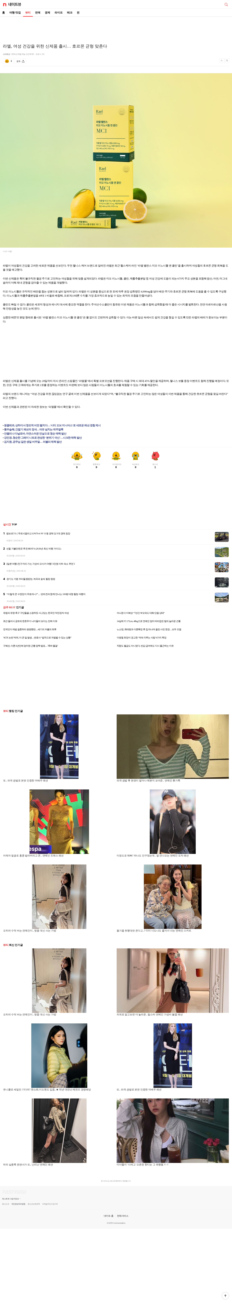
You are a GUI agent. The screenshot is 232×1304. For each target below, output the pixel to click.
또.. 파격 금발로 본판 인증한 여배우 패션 (25, 780)
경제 (47, 12)
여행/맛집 (15, 12)
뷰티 (28, 12)
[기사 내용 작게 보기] (222, 62)
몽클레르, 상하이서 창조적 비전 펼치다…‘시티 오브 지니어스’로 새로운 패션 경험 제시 (52, 425)
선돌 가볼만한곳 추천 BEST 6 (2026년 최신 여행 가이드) (33, 548)
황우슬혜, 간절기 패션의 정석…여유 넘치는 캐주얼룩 (33, 429)
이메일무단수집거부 (50, 1204)
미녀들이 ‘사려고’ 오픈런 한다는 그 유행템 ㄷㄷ (143, 1164)
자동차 (9, 540)
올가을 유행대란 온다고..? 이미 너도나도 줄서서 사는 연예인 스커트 (154, 930)
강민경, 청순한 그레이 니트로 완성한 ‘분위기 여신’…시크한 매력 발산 (43, 437)
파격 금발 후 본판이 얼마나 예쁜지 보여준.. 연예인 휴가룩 (148, 780)
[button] (225, 1296)
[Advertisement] (116, 28)
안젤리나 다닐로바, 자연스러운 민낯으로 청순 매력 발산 (35, 433)
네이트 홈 (108, 1215)
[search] (226, 4)
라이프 (59, 12)
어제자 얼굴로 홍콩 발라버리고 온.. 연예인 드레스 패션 (33, 855)
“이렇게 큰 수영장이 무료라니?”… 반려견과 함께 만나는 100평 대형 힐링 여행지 (46, 594)
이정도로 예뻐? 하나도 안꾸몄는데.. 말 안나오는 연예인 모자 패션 (153, 855)
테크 (69, 12)
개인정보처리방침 (18, 1204)
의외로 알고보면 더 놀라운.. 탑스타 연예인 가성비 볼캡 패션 (150, 1014)
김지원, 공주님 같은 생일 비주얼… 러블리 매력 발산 (33, 441)
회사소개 (5, 1204)
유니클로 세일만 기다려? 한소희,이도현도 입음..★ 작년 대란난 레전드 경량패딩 (47, 1089)
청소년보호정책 (34, 1204)
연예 (37, 12)
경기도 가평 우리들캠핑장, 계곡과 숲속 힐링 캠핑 (30, 579)
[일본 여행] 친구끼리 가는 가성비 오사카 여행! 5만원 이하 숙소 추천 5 (40, 564)
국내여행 (10, 556)
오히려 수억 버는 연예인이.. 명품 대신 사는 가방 (29, 930)
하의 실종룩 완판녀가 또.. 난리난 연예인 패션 (28, 1164)
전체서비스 (122, 1215)
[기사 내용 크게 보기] (226, 61)
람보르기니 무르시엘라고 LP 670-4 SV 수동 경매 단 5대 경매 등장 (38, 533)
